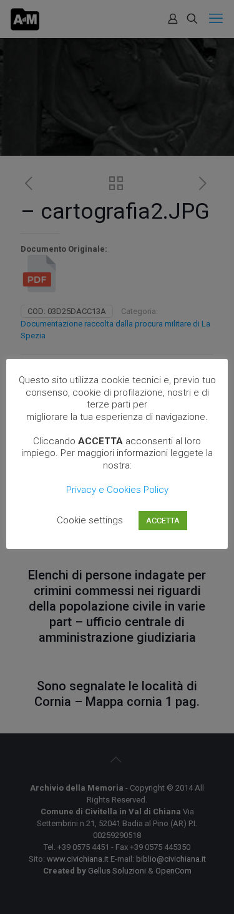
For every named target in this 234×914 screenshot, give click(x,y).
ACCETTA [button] (163, 520)
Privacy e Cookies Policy (117, 489)
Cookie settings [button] (90, 520)
